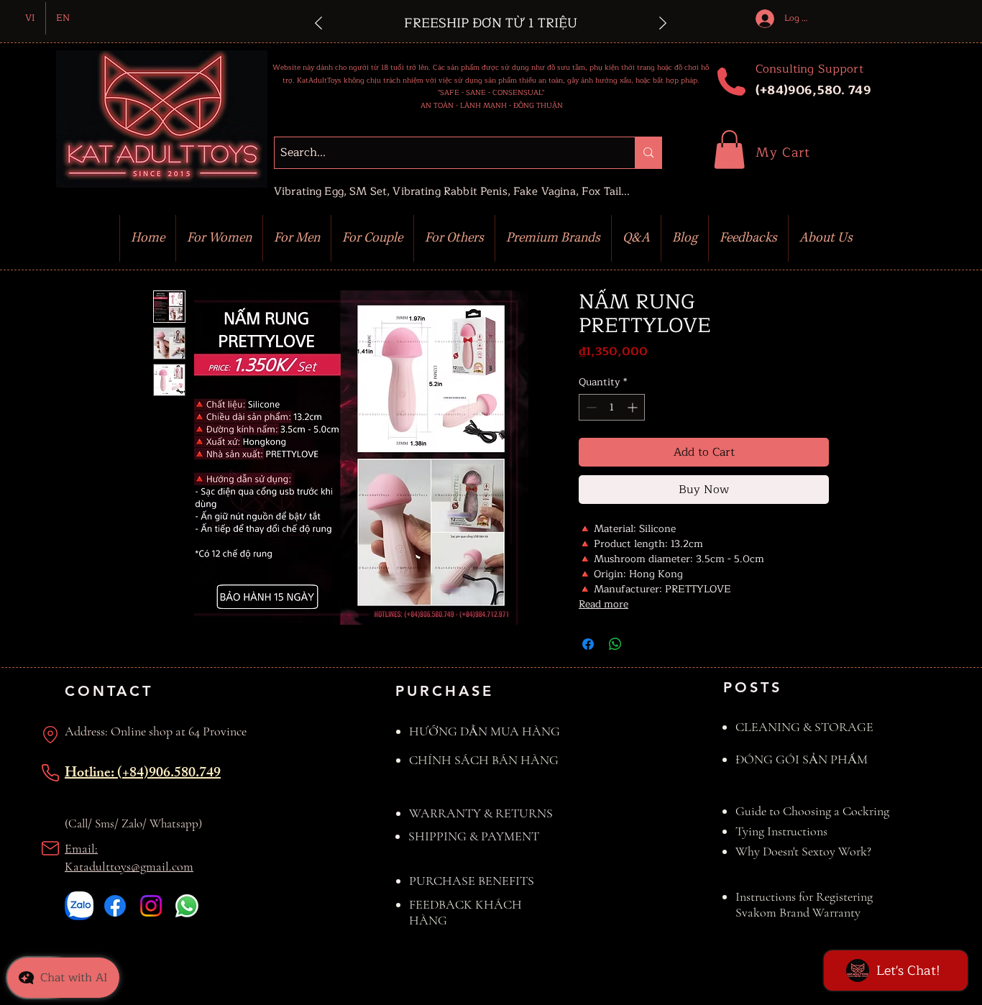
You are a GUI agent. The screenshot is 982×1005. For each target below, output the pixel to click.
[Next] (662, 24)
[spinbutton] (612, 407)
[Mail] (50, 848)
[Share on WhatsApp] (615, 644)
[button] (729, 149)
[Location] (50, 734)
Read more (603, 604)
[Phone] (50, 772)
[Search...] (648, 152)
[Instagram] (151, 905)
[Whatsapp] (187, 905)
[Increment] (634, 407)
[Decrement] (590, 407)
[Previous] (318, 24)
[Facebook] (115, 905)
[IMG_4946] (79, 905)
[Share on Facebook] (588, 644)
